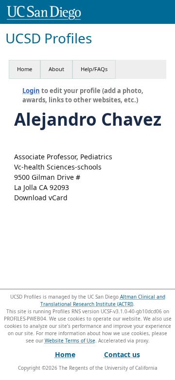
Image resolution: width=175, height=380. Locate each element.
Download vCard (41, 197)
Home (24, 69)
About (56, 69)
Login (31, 90)
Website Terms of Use (70, 340)
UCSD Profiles (48, 38)
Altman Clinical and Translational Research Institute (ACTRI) (102, 300)
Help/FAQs (94, 69)
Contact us (122, 354)
